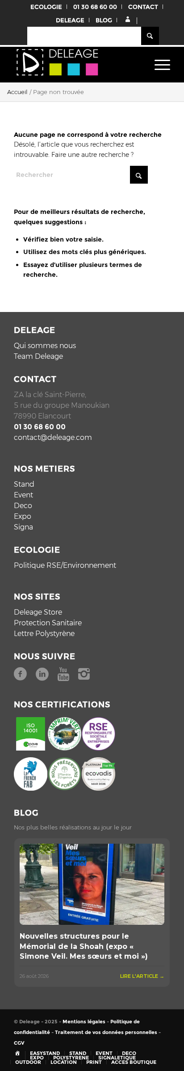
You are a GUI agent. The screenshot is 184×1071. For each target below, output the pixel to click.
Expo (22, 516)
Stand (24, 484)
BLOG (104, 20)
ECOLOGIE (46, 6)
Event (23, 495)
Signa (23, 527)
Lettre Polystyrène (44, 633)
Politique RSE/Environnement (65, 565)
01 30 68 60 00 (95, 6)
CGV (19, 1043)
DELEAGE (70, 20)
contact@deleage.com (53, 437)
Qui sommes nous (45, 345)
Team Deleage (38, 356)
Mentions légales (84, 1021)
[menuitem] (158, 64)
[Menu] (158, 64)
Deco (23, 505)
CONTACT (143, 6)
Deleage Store (38, 612)
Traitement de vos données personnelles (106, 1032)
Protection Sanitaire (48, 623)
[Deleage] (76, 64)
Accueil (17, 91)
